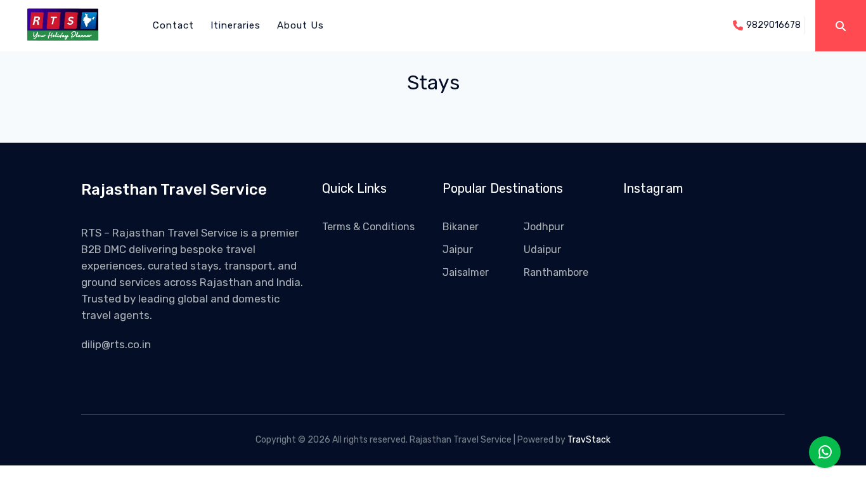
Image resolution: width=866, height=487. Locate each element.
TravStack (589, 439)
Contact (173, 25)
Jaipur (458, 250)
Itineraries (235, 25)
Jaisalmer (466, 272)
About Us (300, 25)
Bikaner (461, 227)
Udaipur (542, 250)
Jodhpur (544, 227)
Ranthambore (556, 272)
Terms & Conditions (368, 227)
